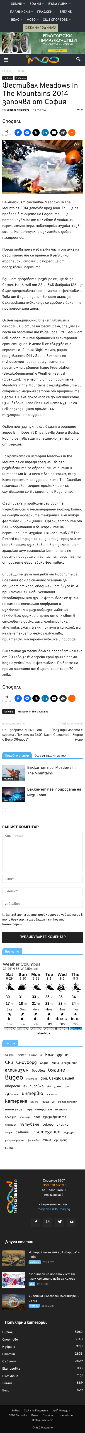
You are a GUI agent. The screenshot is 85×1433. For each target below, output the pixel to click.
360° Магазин (61, 1411)
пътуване (29, 1124)
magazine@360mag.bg (54, 1209)
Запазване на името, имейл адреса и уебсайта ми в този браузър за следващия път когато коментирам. (42, 919)
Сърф (44, 1063)
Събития (21, 78)
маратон (48, 1102)
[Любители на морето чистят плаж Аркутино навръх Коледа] (13, 1280)
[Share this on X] (36, 132)
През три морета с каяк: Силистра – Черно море (63, 735)
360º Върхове (18, 1415)
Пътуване (10, 1376)
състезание (46, 1132)
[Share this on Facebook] (18, 132)
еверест (12, 1086)
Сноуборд (26, 1062)
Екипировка (11, 1369)
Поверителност (42, 1420)
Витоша (35, 1055)
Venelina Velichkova (18, 110)
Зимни (16, 4)
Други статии (19, 1242)
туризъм (69, 1132)
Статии (8, 1354)
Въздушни (58, 4)
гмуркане (31, 1078)
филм (47, 1140)
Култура (8, 778)
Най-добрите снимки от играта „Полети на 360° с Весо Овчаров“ (22, 735)
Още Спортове (55, 20)
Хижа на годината (64, 1063)
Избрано (34, 1262)
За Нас (15, 1411)
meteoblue (42, 1033)
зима (57, 1086)
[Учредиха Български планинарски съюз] (13, 1302)
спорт (8, 1132)
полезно (10, 1117)
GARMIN (10, 1055)
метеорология (67, 1102)
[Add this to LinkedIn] (45, 132)
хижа (9, 1148)
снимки (62, 1125)
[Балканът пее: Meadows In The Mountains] (13, 773)
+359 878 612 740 (54, 1185)
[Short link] (63, 132)
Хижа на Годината (40, 28)
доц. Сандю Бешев (57, 1078)
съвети (22, 1132)
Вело (15, 20)
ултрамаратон (14, 1140)
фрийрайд (60, 1140)
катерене (16, 1101)
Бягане (66, 12)
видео (14, 1077)
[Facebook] (35, 1222)
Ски (9, 1062)
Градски (44, 12)
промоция (10, 1125)
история (51, 1094)
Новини (8, 78)
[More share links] (71, 132)
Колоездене (56, 1055)
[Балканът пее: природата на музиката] (13, 794)
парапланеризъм (38, 1109)
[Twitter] (59, 1222)
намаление (13, 1109)
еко (49, 1086)
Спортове (10, 1340)
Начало (6, 71)
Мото (31, 20)
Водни (35, 4)
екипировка (33, 1086)
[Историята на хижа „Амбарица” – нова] (13, 1258)
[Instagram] (47, 1222)
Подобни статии (17, 755)
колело (34, 1102)
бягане (56, 1070)
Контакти (66, 1415)
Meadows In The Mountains (33, 711)
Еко (6, 800)
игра (66, 1086)
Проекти (48, 1415)
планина (61, 1110)
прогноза (24, 1117)
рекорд (47, 1125)
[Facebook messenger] (27, 132)
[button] (78, 60)
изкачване (12, 1094)
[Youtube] (71, 1222)
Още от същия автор (50, 755)
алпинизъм (17, 1070)
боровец (38, 1070)
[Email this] (54, 132)
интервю (32, 1094)
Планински (20, 12)
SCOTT (22, 1055)
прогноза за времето (50, 1117)
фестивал (34, 1140)
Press (34, 1415)
